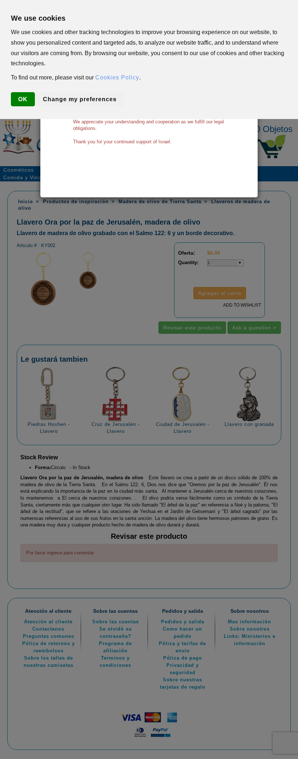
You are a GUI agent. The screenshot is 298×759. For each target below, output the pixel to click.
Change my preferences (80, 99)
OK (23, 99)
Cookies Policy (117, 77)
